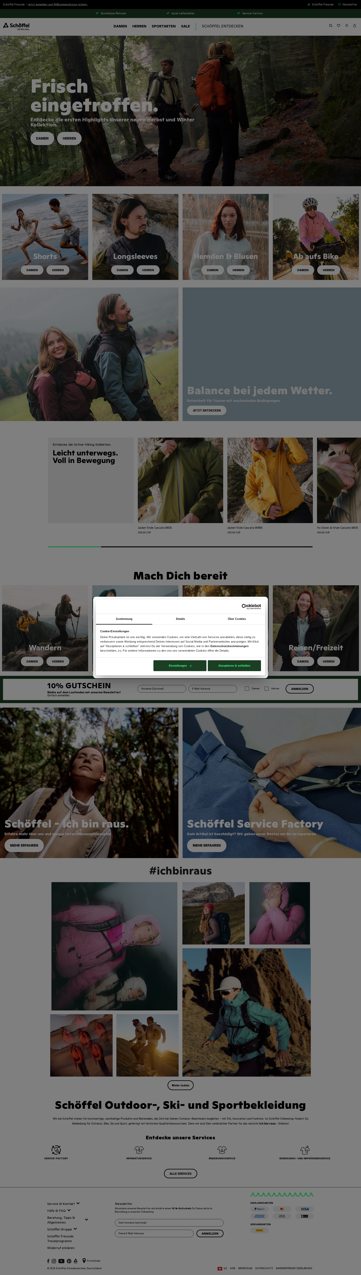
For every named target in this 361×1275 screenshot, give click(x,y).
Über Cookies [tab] (237, 618)
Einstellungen (178, 665)
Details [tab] (180, 618)
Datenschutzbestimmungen (229, 646)
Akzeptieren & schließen (234, 665)
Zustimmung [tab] (124, 618)
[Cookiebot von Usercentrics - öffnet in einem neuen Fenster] (244, 607)
